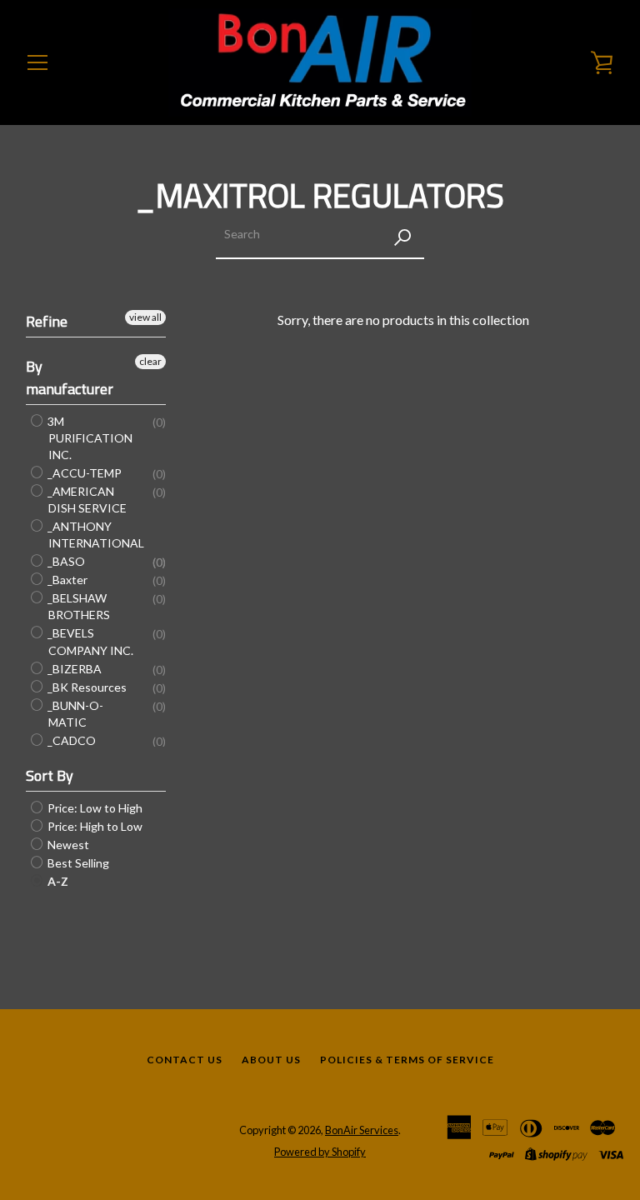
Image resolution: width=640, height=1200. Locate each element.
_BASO (65, 561)
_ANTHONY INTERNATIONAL (94, 534)
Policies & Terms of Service (407, 1059)
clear (150, 361)
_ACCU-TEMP (83, 473)
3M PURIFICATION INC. (88, 438)
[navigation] (37, 62)
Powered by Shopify (320, 1151)
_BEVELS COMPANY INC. (89, 642)
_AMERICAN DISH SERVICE (86, 499)
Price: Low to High (93, 808)
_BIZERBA (73, 669)
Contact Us (184, 1059)
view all (145, 317)
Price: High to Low (93, 826)
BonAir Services (361, 1130)
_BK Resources (86, 687)
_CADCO (70, 740)
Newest (67, 845)
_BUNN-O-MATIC (74, 713)
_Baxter (66, 579)
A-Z (56, 881)
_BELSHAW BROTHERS (77, 606)
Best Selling (77, 863)
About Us (271, 1059)
